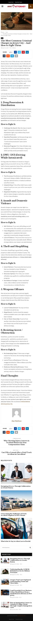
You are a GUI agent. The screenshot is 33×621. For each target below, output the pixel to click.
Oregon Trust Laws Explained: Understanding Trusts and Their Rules (20, 581)
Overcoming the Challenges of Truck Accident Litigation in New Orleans (13, 514)
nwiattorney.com (22, 615)
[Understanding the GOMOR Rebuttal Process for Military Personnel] (5, 571)
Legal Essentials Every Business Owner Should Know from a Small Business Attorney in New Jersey (21, 593)
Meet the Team (18, 2)
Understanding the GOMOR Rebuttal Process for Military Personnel (20, 570)
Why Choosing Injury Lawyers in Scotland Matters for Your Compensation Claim (16, 442)
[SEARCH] (30, 547)
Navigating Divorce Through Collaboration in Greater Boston (20, 560)
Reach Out (11, 2)
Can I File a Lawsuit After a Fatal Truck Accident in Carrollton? (16, 453)
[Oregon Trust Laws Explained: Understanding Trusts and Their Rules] (5, 582)
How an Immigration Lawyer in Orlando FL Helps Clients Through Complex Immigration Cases (21, 605)
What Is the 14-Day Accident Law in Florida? (16, 541)
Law (2, 38)
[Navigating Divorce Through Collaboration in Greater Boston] (5, 560)
